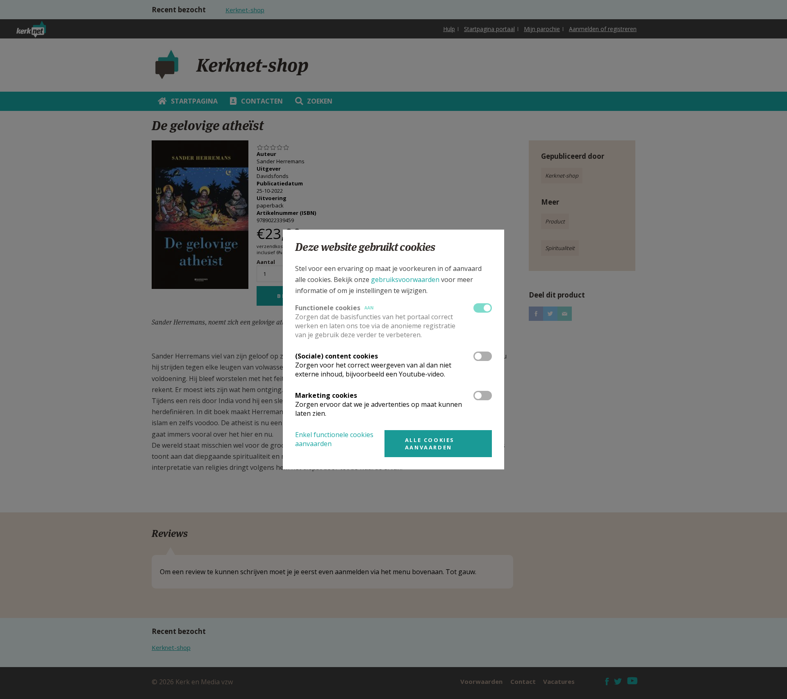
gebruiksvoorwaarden (405, 279)
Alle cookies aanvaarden (430, 443)
